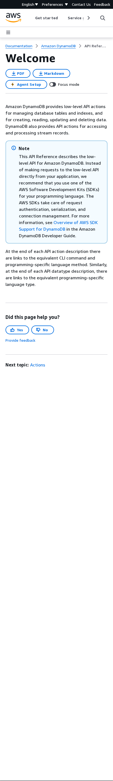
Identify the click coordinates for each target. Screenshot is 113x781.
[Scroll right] (88, 17)
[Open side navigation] (8, 32)
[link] (96, 46)
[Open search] (103, 17)
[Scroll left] (31, 17)
